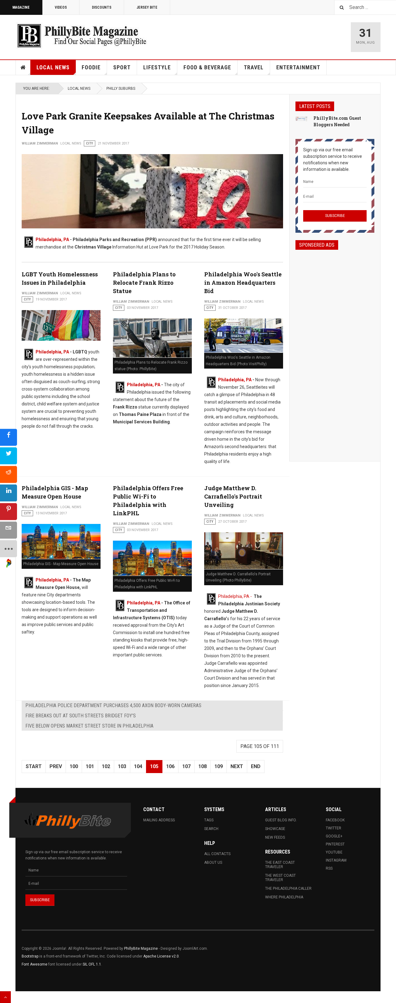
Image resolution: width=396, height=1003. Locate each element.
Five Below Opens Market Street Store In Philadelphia (89, 726)
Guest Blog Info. (281, 820)
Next (236, 766)
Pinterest (335, 844)
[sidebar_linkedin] (8, 492)
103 (122, 766)
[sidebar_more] (8, 548)
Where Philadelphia (284, 897)
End (255, 766)
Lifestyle (157, 67)
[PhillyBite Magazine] (81, 35)
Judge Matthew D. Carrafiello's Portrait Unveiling (233, 496)
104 (138, 766)
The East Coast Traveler (280, 864)
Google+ (334, 836)
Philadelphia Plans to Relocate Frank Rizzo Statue (144, 282)
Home (23, 67)
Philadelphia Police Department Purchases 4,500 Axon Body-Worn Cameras (113, 705)
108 (202, 766)
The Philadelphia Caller (288, 888)
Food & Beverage (207, 67)
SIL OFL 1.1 (92, 964)
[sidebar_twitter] (8, 455)
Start (34, 766)
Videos (61, 7)
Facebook (335, 820)
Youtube (334, 852)
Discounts (101, 7)
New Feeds (275, 837)
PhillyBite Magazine (141, 948)
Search (211, 829)
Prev (56, 766)
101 (90, 766)
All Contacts (217, 854)
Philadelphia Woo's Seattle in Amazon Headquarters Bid (243, 282)
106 (170, 766)
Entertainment (298, 67)
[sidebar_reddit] (8, 474)
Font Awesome (34, 964)
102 (106, 766)
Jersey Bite (146, 7)
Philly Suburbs (120, 88)
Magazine (21, 7)
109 (218, 766)
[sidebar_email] (8, 529)
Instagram (336, 860)
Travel (254, 67)
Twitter (333, 828)
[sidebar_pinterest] (8, 511)
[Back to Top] (5, 997)
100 (74, 766)
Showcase (275, 829)
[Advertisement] (334, 350)
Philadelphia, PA (52, 239)
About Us (213, 862)
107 (186, 766)
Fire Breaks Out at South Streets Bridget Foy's (80, 716)
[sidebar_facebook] (8, 437)
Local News (53, 67)
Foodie (91, 67)
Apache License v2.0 (161, 956)
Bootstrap (30, 956)
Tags (208, 820)
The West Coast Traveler (280, 877)
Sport (122, 67)
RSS (329, 868)
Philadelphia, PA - (235, 596)
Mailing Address (159, 820)
